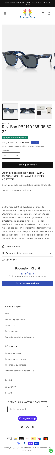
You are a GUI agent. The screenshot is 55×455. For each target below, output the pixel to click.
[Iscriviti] (45, 409)
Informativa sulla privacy (16, 359)
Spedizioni (10, 325)
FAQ (7, 313)
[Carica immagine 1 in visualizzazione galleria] (10, 112)
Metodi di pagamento (15, 319)
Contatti (8, 393)
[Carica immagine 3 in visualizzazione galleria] (44, 112)
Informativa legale (13, 353)
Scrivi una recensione (27, 283)
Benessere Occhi (16, 448)
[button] (5, 13)
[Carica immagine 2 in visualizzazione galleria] (27, 112)
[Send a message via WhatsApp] (51, 451)
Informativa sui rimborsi (15, 365)
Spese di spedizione (20, 146)
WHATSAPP (10, 387)
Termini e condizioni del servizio (19, 337)
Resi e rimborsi (11, 331)
